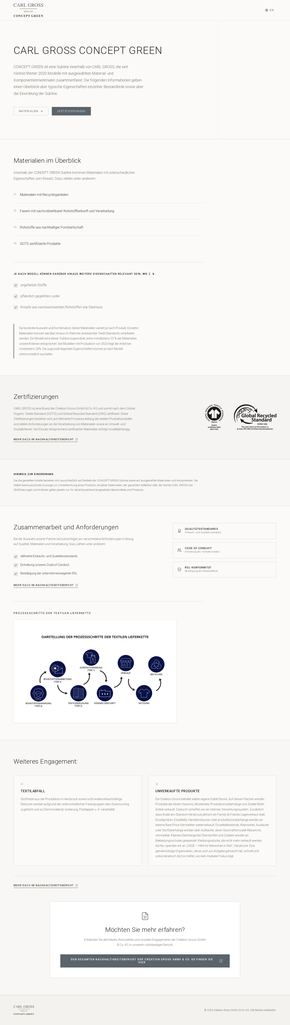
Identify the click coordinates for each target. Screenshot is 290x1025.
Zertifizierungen (71, 111)
